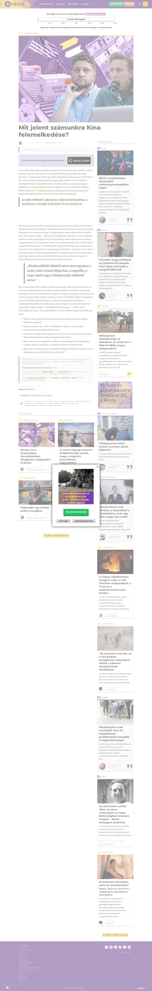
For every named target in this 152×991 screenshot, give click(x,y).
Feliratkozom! (76, 512)
